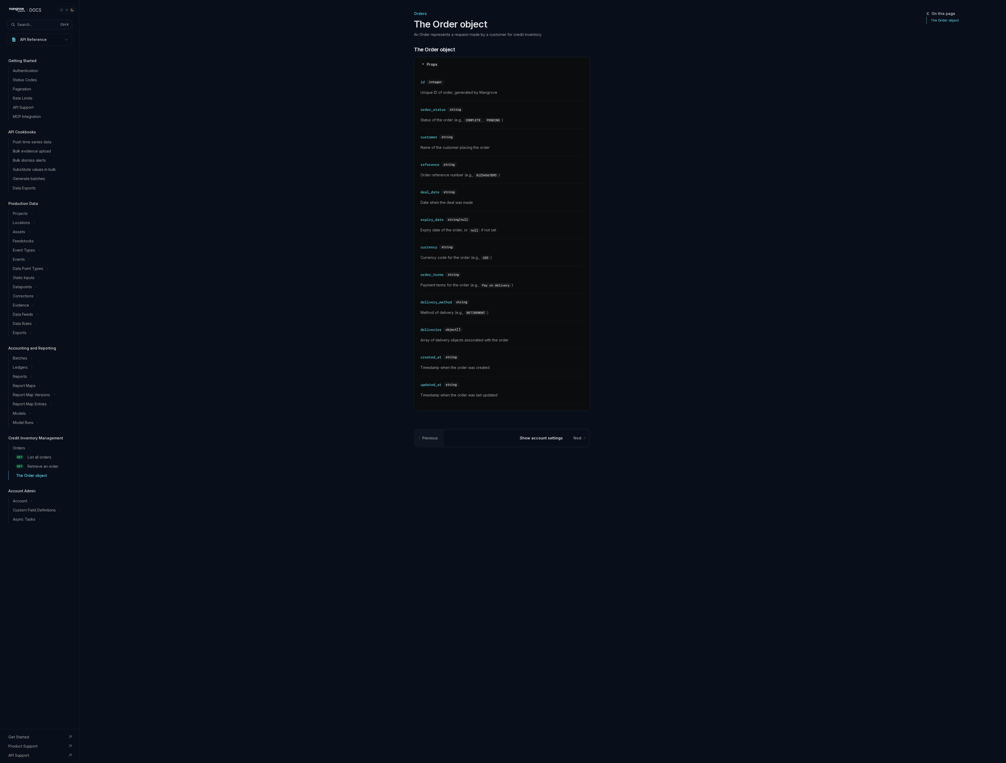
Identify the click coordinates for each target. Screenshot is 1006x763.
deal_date (429, 192)
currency (428, 247)
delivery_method (436, 302)
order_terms (432, 274)
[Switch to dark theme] (72, 10)
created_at (430, 357)
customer (428, 137)
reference (429, 164)
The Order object (945, 20)
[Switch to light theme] (66, 10)
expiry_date (432, 219)
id (422, 82)
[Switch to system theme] (61, 10)
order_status (433, 109)
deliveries (430, 330)
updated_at (430, 385)
